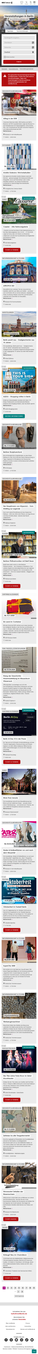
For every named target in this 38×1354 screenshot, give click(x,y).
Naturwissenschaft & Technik (13, 258)
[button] (26, 3)
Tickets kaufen (10, 1219)
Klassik (5, 534)
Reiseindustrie (10, 1329)
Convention (27, 1326)
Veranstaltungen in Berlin (19, 16)
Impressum (7, 1347)
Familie (4, 369)
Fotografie (6, 145)
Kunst (4, 199)
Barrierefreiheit (29, 1347)
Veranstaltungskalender (19, 19)
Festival (5, 879)
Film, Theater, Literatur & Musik (13, 648)
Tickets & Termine (11, 250)
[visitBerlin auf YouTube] (16, 1339)
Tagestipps (10, 31)
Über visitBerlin (10, 1323)
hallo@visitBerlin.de (19, 1314)
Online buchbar (10, 57)
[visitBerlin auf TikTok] (26, 1339)
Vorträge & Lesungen (10, 594)
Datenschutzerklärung (17, 1347)
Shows (4, 1227)
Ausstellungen (8, 312)
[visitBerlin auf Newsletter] (32, 1339)
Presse (28, 1323)
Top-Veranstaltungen (22, 31)
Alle (3, 31)
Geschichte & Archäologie (12, 91)
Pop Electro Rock (9, 1048)
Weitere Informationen (14, 416)
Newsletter (22, 1319)
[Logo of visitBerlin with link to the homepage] (7, 2)
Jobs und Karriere (10, 1326)
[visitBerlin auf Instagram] (21, 1339)
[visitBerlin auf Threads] (11, 1339)
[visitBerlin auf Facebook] (6, 1339)
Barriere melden (7, 1349)
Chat (34, 1351)
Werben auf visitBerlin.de (27, 1329)
